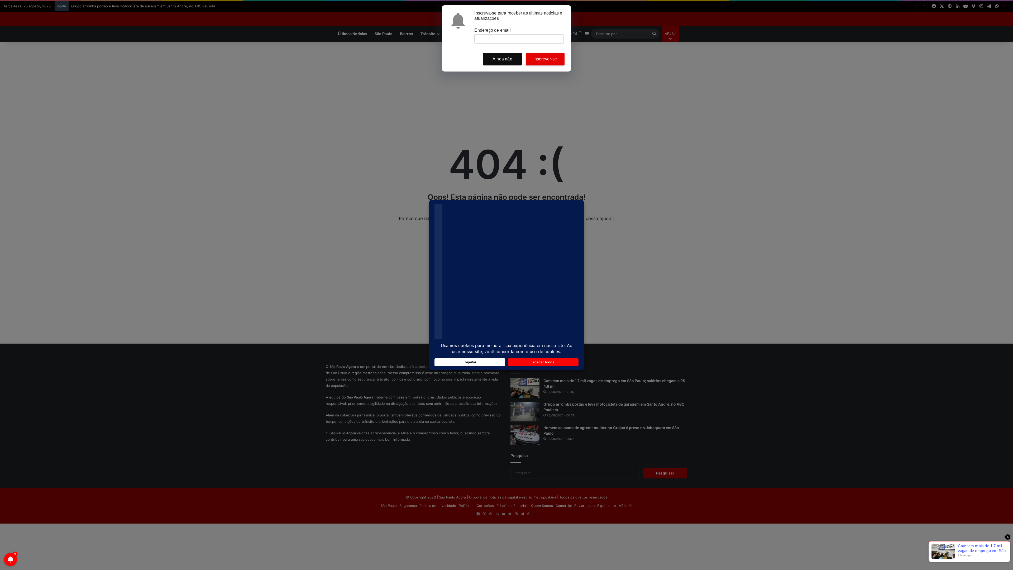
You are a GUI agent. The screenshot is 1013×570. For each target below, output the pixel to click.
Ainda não (502, 59)
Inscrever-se (545, 59)
